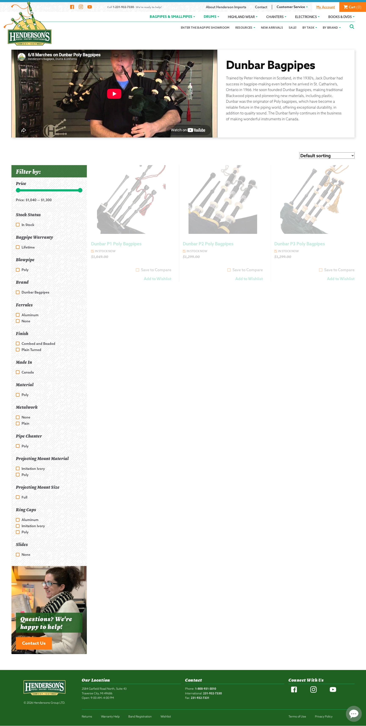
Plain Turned (31, 349)
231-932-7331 (200, 697)
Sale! (293, 27)
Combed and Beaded (38, 343)
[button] (157, 279)
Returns (87, 716)
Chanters (274, 17)
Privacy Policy (324, 716)
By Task (308, 27)
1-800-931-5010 (205, 688)
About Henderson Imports (226, 7)
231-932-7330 (212, 693)
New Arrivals (272, 27)
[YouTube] (89, 7)
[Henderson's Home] (44, 696)
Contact (261, 7)
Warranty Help (110, 716)
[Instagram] (80, 7)
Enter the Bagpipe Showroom (205, 27)
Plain (25, 423)
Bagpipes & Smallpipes (171, 16)
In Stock (28, 224)
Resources (243, 27)
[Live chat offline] (354, 714)
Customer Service (291, 7)
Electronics (306, 17)
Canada (28, 372)
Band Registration (140, 716)
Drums (210, 16)
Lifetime (28, 247)
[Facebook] (72, 7)
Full (24, 497)
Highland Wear (241, 17)
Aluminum (30, 315)
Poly (25, 270)
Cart (355, 7)
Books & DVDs (340, 17)
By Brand (330, 27)
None (26, 321)
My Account (325, 7)
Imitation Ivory (33, 468)
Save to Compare (156, 269)
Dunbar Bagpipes (35, 292)
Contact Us (34, 643)
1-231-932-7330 (123, 7)
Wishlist (166, 716)
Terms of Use (297, 716)
